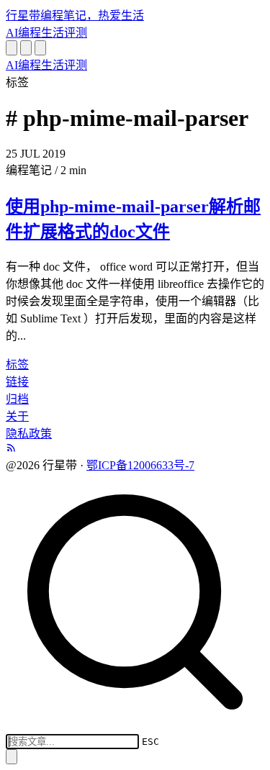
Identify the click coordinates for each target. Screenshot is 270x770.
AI (12, 33)
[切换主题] (26, 47)
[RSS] (11, 449)
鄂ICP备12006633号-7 (140, 465)
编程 (29, 33)
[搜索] (11, 47)
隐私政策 (29, 433)
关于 (17, 416)
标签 (17, 364)
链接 (17, 382)
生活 (52, 33)
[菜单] (40, 47)
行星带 (75, 15)
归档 (17, 399)
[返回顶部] (11, 756)
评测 (75, 33)
